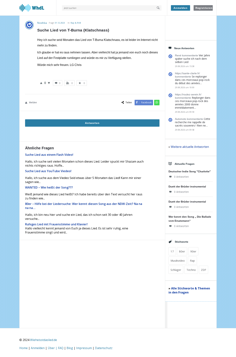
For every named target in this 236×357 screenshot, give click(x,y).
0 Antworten (181, 176)
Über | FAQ (56, 348)
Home (23, 348)
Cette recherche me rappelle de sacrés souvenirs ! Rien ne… (192, 122)
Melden (33, 102)
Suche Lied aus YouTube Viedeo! (48, 171)
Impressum (84, 348)
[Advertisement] (92, 291)
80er (182, 251)
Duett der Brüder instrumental (187, 186)
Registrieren (204, 7)
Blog (70, 348)
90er (193, 251)
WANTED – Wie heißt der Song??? (49, 187)
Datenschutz (103, 348)
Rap (192, 260)
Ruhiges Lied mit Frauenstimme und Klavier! (56, 224)
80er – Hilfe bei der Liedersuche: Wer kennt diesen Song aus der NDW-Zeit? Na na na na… (83, 206)
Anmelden (180, 7)
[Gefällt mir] (41, 83)
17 (172, 251)
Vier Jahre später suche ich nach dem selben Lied (192, 59)
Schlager (176, 270)
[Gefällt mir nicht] (49, 83)
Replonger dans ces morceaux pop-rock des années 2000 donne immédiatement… (192, 102)
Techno (191, 270)
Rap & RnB (76, 22)
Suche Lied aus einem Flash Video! (49, 155)
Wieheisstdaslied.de (43, 340)
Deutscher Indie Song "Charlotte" (190, 171)
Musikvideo (178, 260)
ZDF (203, 270)
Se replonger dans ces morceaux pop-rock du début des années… (192, 80)
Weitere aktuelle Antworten (190, 147)
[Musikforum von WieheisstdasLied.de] (37, 8)
